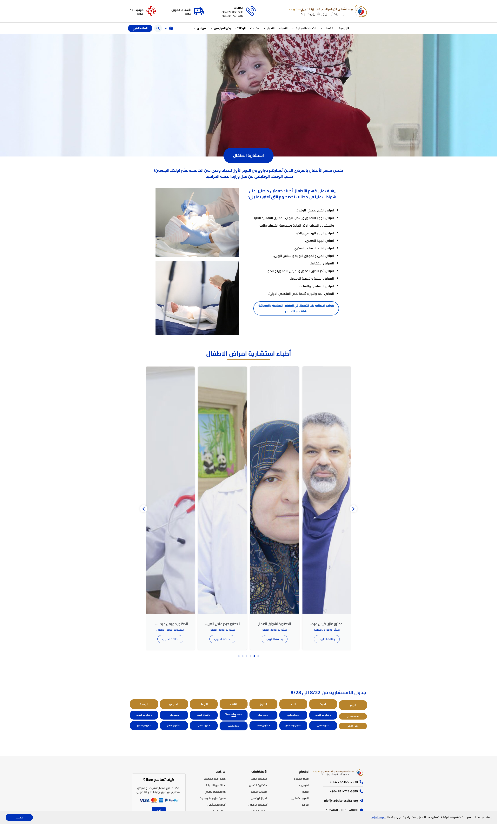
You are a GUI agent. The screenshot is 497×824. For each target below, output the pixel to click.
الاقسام (304, 771)
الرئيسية (344, 28)
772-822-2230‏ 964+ (232, 12)
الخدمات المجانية (306, 28)
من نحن (201, 28)
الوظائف (240, 28)
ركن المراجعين (222, 28)
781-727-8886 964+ (232, 15)
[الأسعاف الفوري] (199, 11)
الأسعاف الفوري (181, 9)
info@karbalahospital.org (340, 800)
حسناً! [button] (19, 817)
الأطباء (283, 28)
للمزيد (188, 13)
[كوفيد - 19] (151, 11)
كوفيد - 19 (136, 9)
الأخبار (271, 28)
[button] (158, 28)
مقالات (254, 28)
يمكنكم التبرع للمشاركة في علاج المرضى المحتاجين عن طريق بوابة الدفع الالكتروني (158, 790)
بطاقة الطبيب (301, 639)
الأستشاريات (259, 771)
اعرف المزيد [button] (378, 817)
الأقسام (329, 28)
